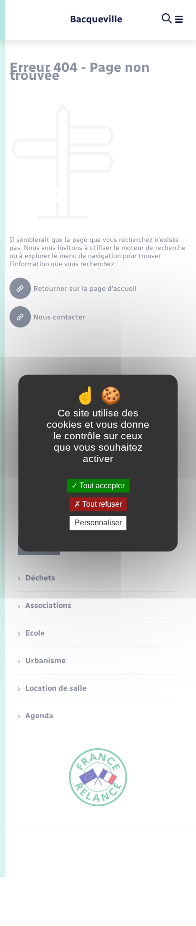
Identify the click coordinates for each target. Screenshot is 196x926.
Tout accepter (101, 486)
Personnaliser (98, 523)
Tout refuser (101, 504)
